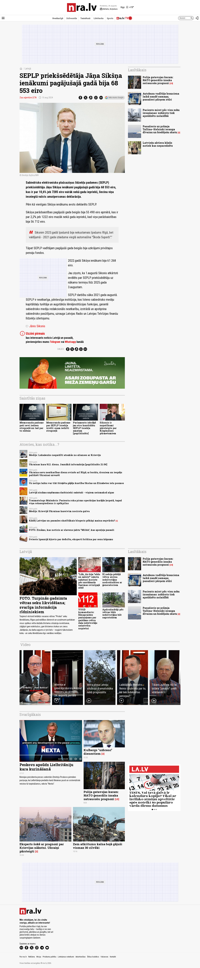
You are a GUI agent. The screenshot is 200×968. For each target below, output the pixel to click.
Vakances (104, 957)
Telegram (55, 341)
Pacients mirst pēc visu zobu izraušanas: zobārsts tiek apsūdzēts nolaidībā (161, 112)
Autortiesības (81, 957)
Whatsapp (70, 341)
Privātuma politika (49, 957)
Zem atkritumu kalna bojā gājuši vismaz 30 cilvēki (97, 846)
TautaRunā (85, 18)
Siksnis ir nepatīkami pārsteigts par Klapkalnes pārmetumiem (108, 428)
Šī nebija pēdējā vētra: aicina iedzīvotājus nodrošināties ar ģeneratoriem (112, 580)
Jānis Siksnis (35, 326)
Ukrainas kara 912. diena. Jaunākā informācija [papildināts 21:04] (68, 464)
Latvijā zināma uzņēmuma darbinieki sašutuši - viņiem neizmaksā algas (71, 492)
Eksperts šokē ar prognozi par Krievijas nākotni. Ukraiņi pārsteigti (42, 847)
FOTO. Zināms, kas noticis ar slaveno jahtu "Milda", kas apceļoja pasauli (71, 529)
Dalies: (61, 349)
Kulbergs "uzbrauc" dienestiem (98, 751)
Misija (38, 957)
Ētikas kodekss (93, 957)
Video (25, 644)
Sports (110, 18)
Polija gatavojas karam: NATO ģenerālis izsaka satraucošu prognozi (158, 80)
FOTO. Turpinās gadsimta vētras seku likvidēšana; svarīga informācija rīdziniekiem (43, 605)
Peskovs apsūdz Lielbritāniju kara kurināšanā (46, 767)
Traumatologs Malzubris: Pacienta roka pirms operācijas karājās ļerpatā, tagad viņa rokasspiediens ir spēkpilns (75, 502)
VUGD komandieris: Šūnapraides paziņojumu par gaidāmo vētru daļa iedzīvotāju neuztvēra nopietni (87, 619)
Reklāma (31, 957)
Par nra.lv (23, 957)
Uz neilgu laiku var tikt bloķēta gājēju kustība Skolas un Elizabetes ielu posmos (76, 483)
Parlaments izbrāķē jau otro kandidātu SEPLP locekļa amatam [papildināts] (84, 428)
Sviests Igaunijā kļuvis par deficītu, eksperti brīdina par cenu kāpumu (71, 539)
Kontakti (113, 957)
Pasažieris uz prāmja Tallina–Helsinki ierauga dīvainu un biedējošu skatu (160, 129)
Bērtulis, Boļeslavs (109, 9)
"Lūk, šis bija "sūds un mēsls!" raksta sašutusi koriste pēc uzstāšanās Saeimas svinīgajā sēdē (89, 581)
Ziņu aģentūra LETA (28, 97)
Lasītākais (137, 69)
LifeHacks (99, 18)
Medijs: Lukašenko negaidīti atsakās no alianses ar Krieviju (65, 455)
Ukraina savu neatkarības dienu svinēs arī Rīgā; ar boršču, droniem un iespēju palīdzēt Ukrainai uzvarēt (75, 474)
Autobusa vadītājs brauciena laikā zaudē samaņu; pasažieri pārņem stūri (161, 96)
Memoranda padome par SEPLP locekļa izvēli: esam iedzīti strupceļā (58, 426)
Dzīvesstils (71, 18)
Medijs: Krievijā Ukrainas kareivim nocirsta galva (59, 511)
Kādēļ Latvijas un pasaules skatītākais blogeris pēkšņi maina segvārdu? (72, 520)
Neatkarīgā (57, 18)
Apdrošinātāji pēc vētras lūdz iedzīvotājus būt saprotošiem (112, 613)
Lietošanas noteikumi (66, 957)
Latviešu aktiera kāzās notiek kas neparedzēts (158, 144)
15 (171, 83)
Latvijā (28, 68)
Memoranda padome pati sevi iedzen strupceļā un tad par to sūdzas (32, 426)
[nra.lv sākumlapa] (82, 7)
